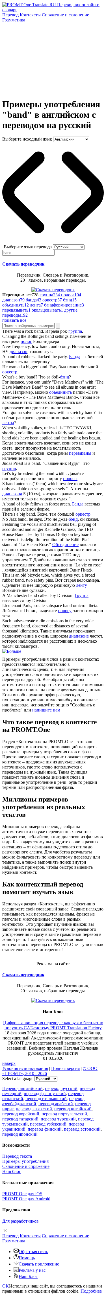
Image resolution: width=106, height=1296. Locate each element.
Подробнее (91, 1291)
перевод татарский (20, 1119)
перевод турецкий (58, 1119)
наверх (9, 1063)
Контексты (30, 14)
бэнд (64, 377)
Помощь (27, 1257)
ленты (8, 422)
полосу (65, 610)
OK (5, 1286)
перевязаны (80, 453)
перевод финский (45, 1129)
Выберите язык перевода (28, 246)
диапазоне (79, 636)
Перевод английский (22, 1088)
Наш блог (11, 1171)
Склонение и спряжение (25, 1166)
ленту (81, 585)
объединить (60, 392)
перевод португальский (64, 1113)
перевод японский (20, 1134)
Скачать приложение (39, 1264)
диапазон (18, 351)
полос (26, 341)
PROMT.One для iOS (22, 1193)
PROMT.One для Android (26, 1198)
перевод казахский (34, 1108)
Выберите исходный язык (27, 139)
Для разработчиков (20, 1221)
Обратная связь (33, 1251)
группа (75, 331)
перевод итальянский (46, 1098)
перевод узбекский (48, 1124)
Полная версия (65, 1068)
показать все (14, 320)
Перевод (10, 14)
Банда (74, 356)
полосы (70, 478)
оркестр (9, 371)
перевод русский (61, 1088)
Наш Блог (28, 1276)
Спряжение (65, 14)
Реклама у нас (32, 1270)
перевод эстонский (82, 1129)
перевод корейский (20, 1113)
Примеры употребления (25, 1161)
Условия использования (25, 1068)
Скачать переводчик (23, 264)
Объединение (65, 544)
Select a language (17, 1078)
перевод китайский (73, 1108)
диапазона (12, 493)
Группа (81, 595)
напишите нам (46, 710)
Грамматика (13, 19)
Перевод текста (17, 1156)
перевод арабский (55, 1103)
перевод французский (45, 1093)
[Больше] (11, 651)
